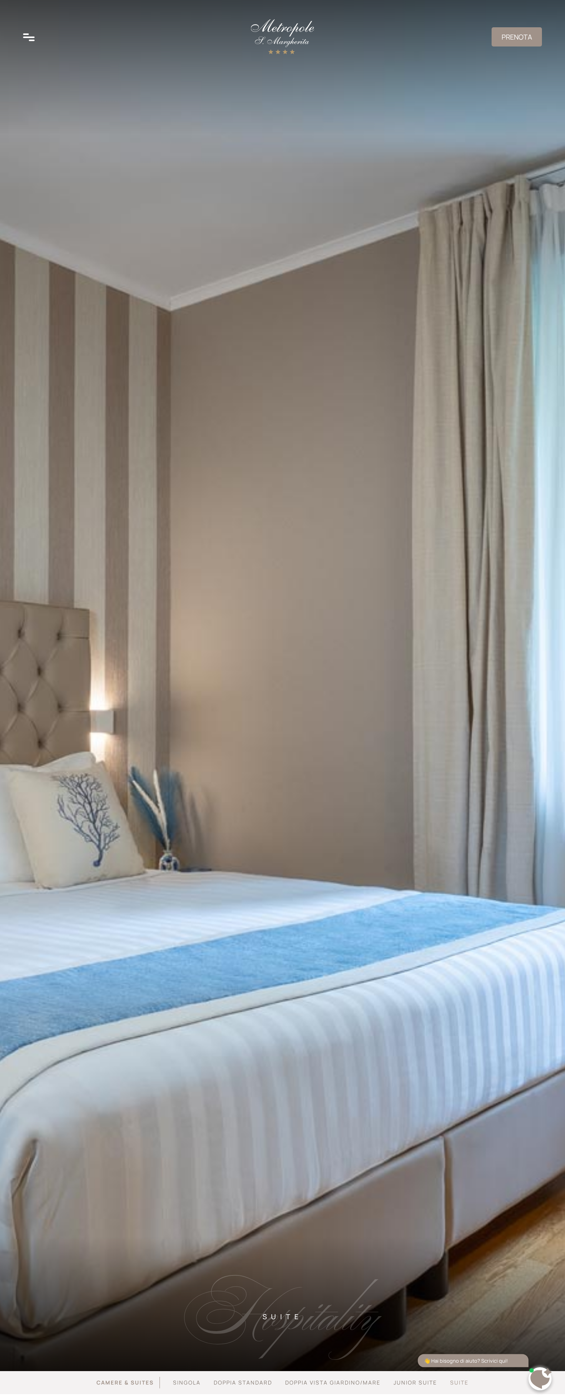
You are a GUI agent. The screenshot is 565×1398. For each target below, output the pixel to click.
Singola (187, 1382)
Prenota (517, 37)
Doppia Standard (243, 1382)
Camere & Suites (125, 1382)
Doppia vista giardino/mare (333, 1382)
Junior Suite (415, 1382)
